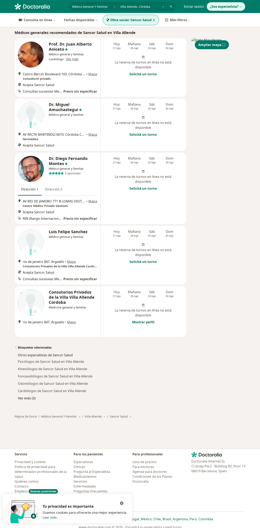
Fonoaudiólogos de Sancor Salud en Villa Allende (55, 376)
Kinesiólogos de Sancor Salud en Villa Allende (52, 369)
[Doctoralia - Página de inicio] (40, 6)
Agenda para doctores (149, 471)
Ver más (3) (27, 398)
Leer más (50, 517)
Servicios (80, 481)
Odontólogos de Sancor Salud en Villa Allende (53, 383)
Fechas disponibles (79, 20)
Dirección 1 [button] (29, 189)
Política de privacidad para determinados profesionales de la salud (40, 472)
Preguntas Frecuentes (90, 491)
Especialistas (83, 462)
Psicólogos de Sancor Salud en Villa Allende (51, 361)
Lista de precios (144, 462)
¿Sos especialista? (224, 6)
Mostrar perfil (143, 322)
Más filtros (178, 20)
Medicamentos (85, 476)
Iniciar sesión (194, 6)
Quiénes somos (27, 481)
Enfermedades (85, 486)
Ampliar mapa (209, 45)
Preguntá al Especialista (92, 471)
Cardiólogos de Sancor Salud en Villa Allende (52, 391)
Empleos (35, 491)
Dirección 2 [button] (53, 189)
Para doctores (143, 467)
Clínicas (79, 467)
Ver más (72, 59)
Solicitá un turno (143, 74)
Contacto (22, 486)
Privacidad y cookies (30, 462)
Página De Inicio (26, 416)
